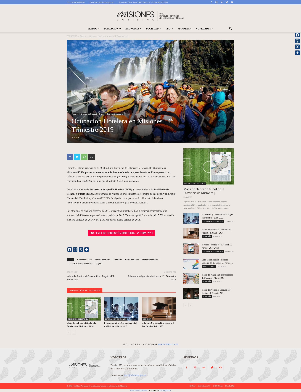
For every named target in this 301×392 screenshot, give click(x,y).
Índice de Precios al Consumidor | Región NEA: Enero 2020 (91, 278)
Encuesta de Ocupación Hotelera (93, 114)
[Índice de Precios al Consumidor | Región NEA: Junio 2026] (191, 293)
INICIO (192, 386)
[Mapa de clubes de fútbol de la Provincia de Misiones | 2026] (84, 309)
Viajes (98, 263)
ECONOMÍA (132, 28)
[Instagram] (216, 2)
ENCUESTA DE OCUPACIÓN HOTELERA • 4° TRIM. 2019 (121, 233)
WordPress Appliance (138, 390)
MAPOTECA (184, 28)
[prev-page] (69, 332)
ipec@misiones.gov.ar (104, 2)
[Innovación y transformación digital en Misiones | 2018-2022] (121, 309)
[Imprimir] (91, 157)
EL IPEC (92, 28)
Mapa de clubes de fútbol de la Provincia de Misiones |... (203, 191)
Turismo (83, 36)
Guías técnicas (209, 266)
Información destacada (115, 114)
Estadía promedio (102, 259)
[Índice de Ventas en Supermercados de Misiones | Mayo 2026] (191, 278)
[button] (230, 29)
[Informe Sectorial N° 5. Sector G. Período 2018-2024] (191, 248)
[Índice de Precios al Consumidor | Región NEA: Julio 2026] (159, 309)
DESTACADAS (204, 386)
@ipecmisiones (168, 344)
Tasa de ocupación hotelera (80, 263)
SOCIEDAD (152, 28)
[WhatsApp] (84, 157)
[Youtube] (232, 2)
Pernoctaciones (132, 259)
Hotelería (118, 259)
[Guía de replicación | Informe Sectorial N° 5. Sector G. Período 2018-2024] (191, 263)
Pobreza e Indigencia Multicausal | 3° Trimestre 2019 (152, 278)
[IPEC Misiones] (150, 15)
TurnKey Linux (165, 390)
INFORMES (218, 386)
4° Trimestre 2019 (84, 259)
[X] (297, 47)
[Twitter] (226, 2)
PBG (168, 28)
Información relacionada (84, 290)
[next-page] (74, 332)
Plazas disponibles (150, 259)
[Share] (297, 53)
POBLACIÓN (111, 28)
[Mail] (221, 2)
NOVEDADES (203, 28)
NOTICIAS (229, 386)
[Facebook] (211, 2)
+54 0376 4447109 (77, 2)
